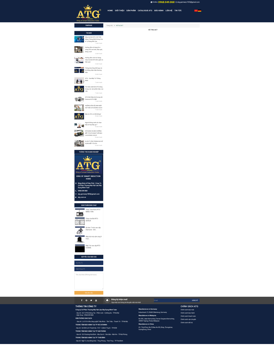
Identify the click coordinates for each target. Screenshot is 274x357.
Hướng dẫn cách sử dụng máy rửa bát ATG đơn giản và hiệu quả (94, 60)
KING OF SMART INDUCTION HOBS (88, 177)
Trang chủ (109, 25)
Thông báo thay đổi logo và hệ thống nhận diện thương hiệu (93, 70)
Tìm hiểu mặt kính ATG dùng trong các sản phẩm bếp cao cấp (94, 89)
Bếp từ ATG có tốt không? (93, 114)
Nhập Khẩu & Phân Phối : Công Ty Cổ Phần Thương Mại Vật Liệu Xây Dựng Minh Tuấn (90, 185)
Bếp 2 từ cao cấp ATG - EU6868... (93, 247)
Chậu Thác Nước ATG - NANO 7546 (93, 211)
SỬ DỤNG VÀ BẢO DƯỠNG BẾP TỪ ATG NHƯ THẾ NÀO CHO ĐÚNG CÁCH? (93, 133)
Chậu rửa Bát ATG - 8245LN (92, 220)
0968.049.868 (166, 2)
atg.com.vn (82, 197)
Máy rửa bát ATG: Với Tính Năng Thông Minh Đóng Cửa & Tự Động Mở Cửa (94, 39)
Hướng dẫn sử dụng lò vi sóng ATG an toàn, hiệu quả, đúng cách (93, 49)
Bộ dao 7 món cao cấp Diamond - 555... (93, 229)
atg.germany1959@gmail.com (189, 2)
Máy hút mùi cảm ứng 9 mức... (94, 238)
